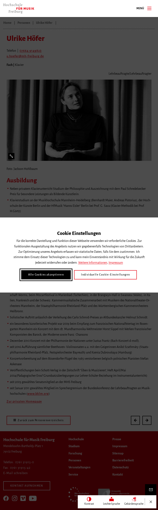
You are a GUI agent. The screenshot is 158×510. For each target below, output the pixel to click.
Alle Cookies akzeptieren (46, 274)
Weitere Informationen (92, 262)
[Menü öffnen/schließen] (150, 501)
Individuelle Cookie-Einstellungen (105, 274)
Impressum (116, 262)
